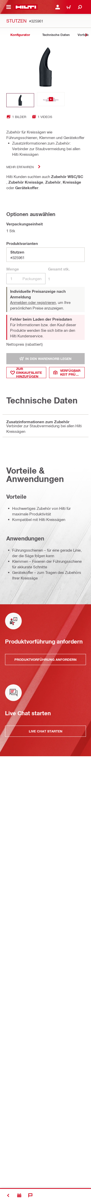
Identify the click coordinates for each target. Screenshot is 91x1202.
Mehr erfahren (20, 167)
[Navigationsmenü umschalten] (8, 7)
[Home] (26, 7)
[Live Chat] (30, 1195)
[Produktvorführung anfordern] (19, 1195)
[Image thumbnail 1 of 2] (20, 100)
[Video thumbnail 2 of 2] (51, 100)
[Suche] (79, 7)
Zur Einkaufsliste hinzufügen (29, 372)
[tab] (20, 35)
